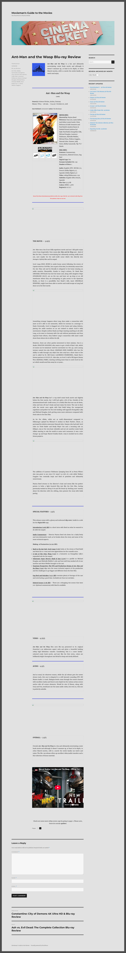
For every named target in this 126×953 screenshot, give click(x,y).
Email (14, 886)
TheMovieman (16, 63)
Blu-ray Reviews (16, 68)
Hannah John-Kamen (20, 74)
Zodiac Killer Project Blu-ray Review (100, 110)
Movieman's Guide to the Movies (32, 12)
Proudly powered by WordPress (39, 945)
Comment (15, 852)
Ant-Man (14, 71)
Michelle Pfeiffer (16, 81)
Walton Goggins (16, 85)
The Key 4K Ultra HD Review (97, 114)
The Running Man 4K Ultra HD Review (100, 118)
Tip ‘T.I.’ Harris (19, 83)
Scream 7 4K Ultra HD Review (98, 106)
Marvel (20, 78)
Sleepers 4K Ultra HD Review (98, 97)
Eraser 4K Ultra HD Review (97, 102)
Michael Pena (20, 80)
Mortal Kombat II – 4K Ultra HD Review (101, 87)
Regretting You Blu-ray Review (98, 129)
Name (14, 878)
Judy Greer (15, 76)
